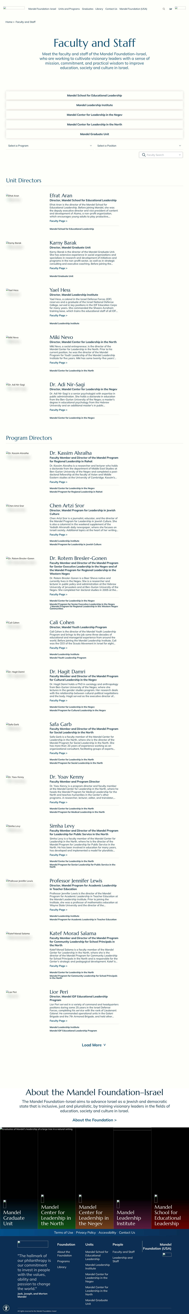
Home (9, 21)
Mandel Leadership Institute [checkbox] (94, 105)
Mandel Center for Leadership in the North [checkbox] (94, 124)
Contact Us (111, 8)
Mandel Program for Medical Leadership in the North (77, 812)
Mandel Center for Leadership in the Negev (72, 417)
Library (99, 8)
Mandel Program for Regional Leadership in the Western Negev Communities (84, 607)
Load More (94, 1044)
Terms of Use (63, 1232)
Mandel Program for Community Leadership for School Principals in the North (83, 976)
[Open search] (163, 8)
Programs (63, 1261)
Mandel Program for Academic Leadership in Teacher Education (83, 919)
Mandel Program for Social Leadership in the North (76, 763)
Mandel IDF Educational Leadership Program (73, 1030)
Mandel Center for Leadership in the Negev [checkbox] (94, 114)
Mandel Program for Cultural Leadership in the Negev (78, 710)
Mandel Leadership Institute (64, 323)
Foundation (66, 1244)
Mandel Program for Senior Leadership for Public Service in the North (82, 865)
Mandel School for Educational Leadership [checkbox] (94, 95)
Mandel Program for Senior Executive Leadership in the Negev (82, 604)
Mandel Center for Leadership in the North (72, 370)
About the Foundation (64, 1253)
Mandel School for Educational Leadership (72, 228)
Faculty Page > (58, 220)
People (118, 1244)
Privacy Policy (86, 1232)
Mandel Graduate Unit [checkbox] (94, 134)
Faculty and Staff (124, 1252)
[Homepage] (14, 8)
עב (170, 8)
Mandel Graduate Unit (61, 276)
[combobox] (161, 155)
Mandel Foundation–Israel (42, 8)
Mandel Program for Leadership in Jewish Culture (75, 544)
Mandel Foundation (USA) (133, 8)
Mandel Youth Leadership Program (68, 657)
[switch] (6, 1308)
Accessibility (107, 1232)
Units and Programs (69, 8)
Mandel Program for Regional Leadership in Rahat (76, 491)
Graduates (87, 8)
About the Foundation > (95, 1119)
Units (89, 1244)
